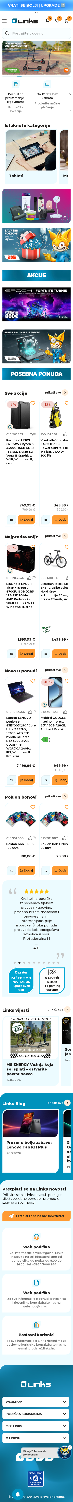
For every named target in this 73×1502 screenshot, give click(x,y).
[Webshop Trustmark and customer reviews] (36, 1470)
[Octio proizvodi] (36, 206)
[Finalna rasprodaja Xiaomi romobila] (36, 58)
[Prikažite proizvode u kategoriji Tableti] (31, 156)
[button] (14, 954)
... (36, 934)
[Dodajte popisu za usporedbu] (11, 519)
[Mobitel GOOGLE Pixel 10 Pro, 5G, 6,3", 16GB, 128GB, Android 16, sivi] (55, 731)
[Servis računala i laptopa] (36, 346)
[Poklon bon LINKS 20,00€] (55, 840)
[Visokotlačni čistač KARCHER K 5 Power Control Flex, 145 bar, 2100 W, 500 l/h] (55, 462)
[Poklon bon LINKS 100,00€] (21, 840)
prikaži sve (53, 392)
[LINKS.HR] (18, 1494)
